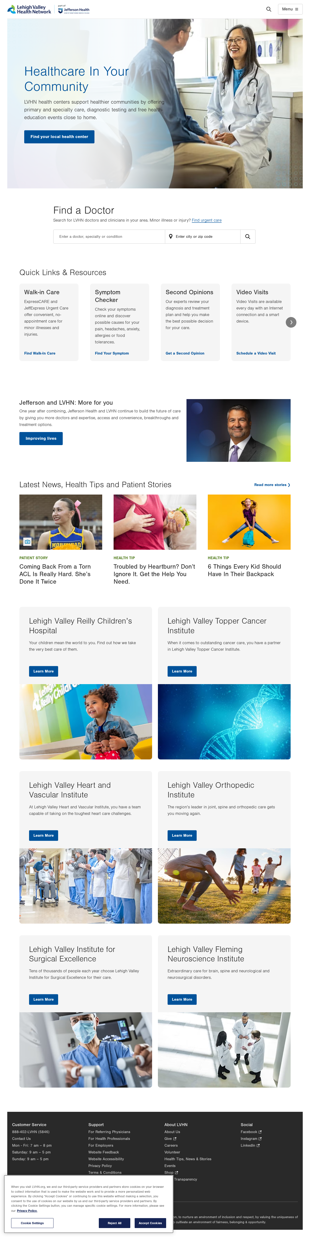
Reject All (114, 1223)
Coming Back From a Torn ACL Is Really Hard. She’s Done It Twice (55, 574)
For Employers (100, 1145)
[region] (88, 1204)
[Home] (48, 9)
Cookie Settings (32, 1223)
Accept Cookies (150, 1223)
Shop (171, 1172)
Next (291, 322)
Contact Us (21, 1138)
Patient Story (33, 558)
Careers (171, 1145)
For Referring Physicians (109, 1132)
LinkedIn (250, 1145)
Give (170, 1139)
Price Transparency (180, 1179)
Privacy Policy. (27, 1211)
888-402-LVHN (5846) (30, 1132)
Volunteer (172, 1152)
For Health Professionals (109, 1138)
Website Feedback (103, 1152)
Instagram (251, 1139)
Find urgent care (207, 220)
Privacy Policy (100, 1166)
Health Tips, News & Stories (187, 1159)
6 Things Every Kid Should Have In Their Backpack (244, 570)
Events (170, 1166)
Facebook (251, 1132)
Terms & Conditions (105, 1172)
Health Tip (124, 558)
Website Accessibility (106, 1159)
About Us (172, 1132)
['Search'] (269, 9)
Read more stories (270, 485)
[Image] (60, 522)
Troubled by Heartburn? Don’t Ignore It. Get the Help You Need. (154, 574)
